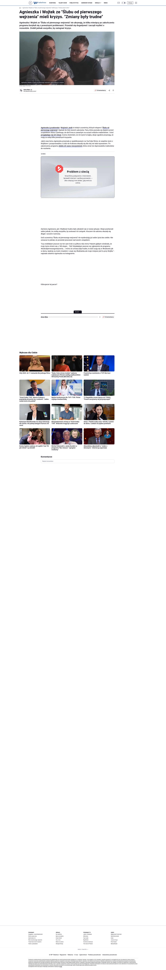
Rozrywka (52, 3)
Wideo (106, 3)
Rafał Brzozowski (115, 936)
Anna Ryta (27, 90)
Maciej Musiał (114, 943)
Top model (85, 938)
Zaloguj (130, 3)
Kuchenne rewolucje (88, 941)
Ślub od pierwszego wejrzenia (35, 940)
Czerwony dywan (86, 3)
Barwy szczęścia (59, 936)
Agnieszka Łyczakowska (50, 128)
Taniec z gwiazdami (33, 943)
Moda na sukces (59, 941)
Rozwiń (77, 312)
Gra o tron (58, 940)
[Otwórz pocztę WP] (118, 2)
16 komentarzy (101, 90)
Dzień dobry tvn (32, 938)
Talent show (63, 3)
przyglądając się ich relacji (51, 135)
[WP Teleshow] (41, 2)
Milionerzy (85, 936)
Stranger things (59, 943)
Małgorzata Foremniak (116, 934)
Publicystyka (74, 3)
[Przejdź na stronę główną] (30, 4)
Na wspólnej (59, 934)
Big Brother (85, 940)
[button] (123, 3)
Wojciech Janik (66, 128)
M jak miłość (59, 938)
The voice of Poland (88, 943)
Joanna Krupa (114, 940)
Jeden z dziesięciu (87, 934)
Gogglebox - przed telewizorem (35, 934)
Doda (112, 938)
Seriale (97, 3)
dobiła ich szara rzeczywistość (70, 146)
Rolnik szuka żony (32, 936)
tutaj (61, 966)
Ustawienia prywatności (109, 955)
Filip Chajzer (114, 941)
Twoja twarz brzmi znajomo (34, 941)
